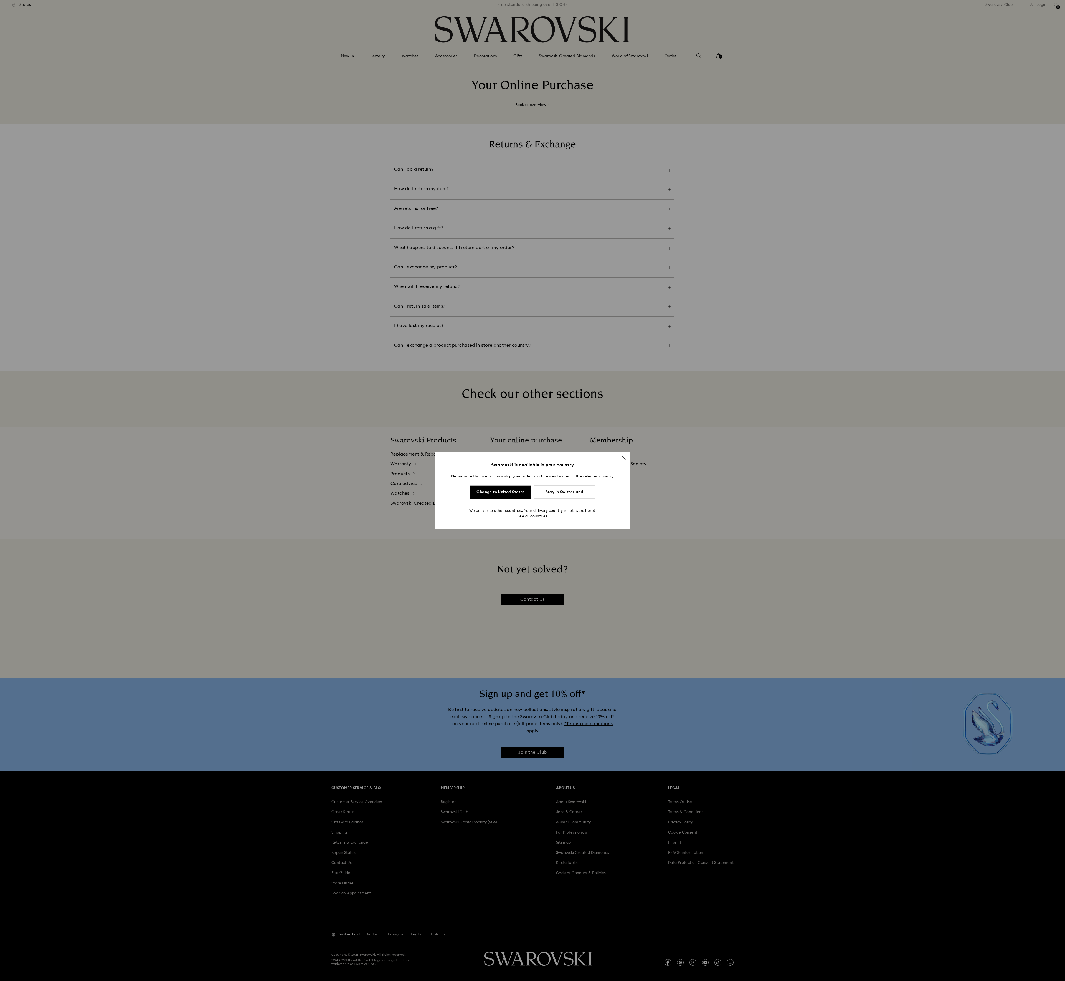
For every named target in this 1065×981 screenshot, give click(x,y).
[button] (624, 458)
